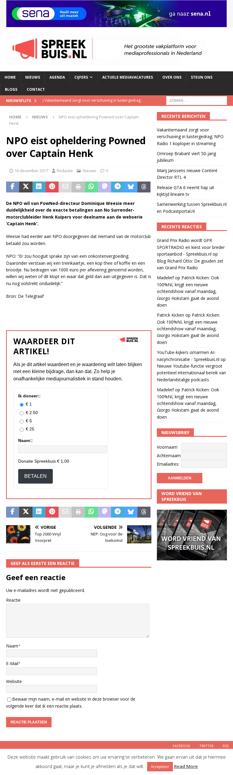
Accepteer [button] (160, 766)
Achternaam (169, 455)
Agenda (57, 77)
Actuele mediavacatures (127, 77)
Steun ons (201, 77)
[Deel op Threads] (143, 187)
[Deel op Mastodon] (104, 187)
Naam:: (25, 440)
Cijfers (81, 77)
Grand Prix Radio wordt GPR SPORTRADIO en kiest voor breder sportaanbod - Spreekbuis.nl (191, 247)
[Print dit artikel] (78, 187)
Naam (12, 646)
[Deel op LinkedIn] (39, 187)
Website (14, 681)
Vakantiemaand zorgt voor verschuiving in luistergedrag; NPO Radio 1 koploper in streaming (190, 136)
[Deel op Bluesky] (130, 187)
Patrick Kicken (170, 315)
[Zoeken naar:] (196, 100)
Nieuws (32, 77)
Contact (36, 89)
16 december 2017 (31, 170)
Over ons (171, 77)
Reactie (13, 600)
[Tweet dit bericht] (25, 187)
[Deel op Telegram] (117, 187)
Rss (225, 745)
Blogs (11, 89)
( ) (91, 105)
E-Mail (12, 663)
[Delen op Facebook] (12, 187)
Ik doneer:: (29, 395)
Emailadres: (168, 464)
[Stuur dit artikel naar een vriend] (65, 187)
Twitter (206, 745)
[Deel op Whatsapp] (91, 187)
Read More (186, 766)
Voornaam (167, 447)
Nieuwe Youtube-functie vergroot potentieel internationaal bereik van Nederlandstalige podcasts (191, 372)
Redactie (65, 170)
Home (10, 77)
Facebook (181, 745)
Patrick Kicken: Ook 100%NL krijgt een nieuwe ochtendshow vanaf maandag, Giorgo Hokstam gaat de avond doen (188, 291)
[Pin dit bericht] (52, 187)
